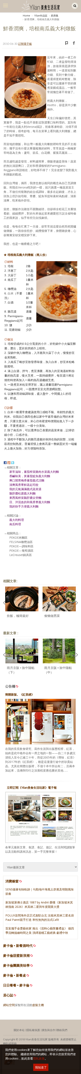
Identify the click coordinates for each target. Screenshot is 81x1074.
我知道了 (41, 1067)
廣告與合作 (48, 1030)
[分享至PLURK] (8, 462)
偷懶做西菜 (52, 616)
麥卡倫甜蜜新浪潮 (16, 955)
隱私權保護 (33, 1030)
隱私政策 (39, 1058)
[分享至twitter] (12, 462)
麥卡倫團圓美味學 (16, 965)
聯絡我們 (61, 1030)
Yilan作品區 (40, 15)
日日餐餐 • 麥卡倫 (16, 985)
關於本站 (19, 1030)
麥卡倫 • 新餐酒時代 (18, 945)
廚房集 (54, 15)
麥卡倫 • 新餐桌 (14, 975)
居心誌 (8, 995)
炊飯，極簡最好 (18, 616)
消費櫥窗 (12, 881)
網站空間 (9, 1005)
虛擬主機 (38, 1005)
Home (26, 15)
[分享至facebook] (5, 462)
